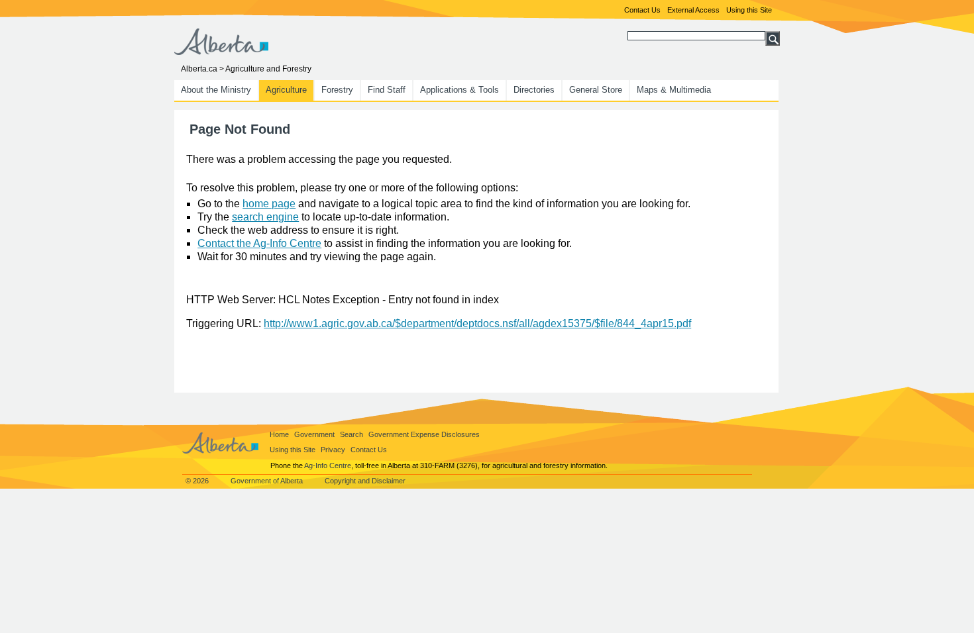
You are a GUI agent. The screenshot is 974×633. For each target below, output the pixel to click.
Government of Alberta (267, 481)
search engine (265, 216)
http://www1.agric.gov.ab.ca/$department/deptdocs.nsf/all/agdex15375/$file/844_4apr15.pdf (477, 323)
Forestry (337, 90)
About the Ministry (216, 90)
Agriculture (286, 90)
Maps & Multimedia (674, 90)
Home (279, 434)
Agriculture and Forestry (268, 68)
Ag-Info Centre (327, 465)
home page (269, 203)
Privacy (333, 450)
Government (314, 434)
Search (351, 434)
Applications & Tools (459, 90)
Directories (534, 90)
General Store (595, 90)
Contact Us (642, 10)
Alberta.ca (199, 68)
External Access (693, 10)
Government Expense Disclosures (424, 434)
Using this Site (749, 10)
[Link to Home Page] (221, 51)
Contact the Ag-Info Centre (259, 243)
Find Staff (387, 90)
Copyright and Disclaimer (365, 481)
